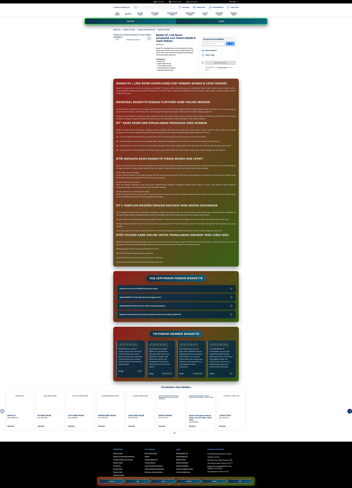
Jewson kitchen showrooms (154, 466)
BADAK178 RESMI (234, 13)
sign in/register (222, 67)
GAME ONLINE (117, 13)
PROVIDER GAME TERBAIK (172, 13)
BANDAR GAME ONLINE (190, 13)
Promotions (117, 466)
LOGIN (221, 21)
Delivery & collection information (123, 456)
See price (10, 426)
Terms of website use (183, 472)
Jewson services (150, 463)
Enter (230, 44)
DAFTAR (130, 21)
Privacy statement (182, 463)
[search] (154, 7)
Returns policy (117, 469)
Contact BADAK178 (151, 460)
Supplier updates (118, 475)
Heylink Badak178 (181, 456)
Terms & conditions (182, 466)
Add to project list (220, 63)
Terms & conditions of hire (184, 469)
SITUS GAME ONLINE (155, 13)
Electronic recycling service (154, 472)
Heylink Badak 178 (182, 453)
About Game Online (151, 453)
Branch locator (118, 453)
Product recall (117, 463)
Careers (147, 456)
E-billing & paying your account (123, 460)
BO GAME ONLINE (140, 13)
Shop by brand (117, 472)
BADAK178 (128, 14)
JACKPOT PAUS (205, 13)
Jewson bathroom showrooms (154, 469)
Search (135, 7)
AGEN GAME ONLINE (219, 13)
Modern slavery (181, 460)
